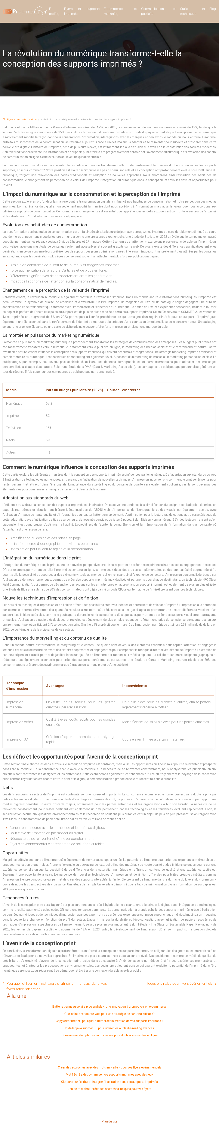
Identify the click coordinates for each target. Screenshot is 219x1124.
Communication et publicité (158, 11)
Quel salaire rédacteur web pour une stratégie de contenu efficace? (109, 1014)
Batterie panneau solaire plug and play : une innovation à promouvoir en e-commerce (109, 1006)
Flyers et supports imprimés (82, 11)
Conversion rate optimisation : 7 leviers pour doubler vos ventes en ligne (110, 1035)
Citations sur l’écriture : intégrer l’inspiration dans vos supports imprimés (109, 1081)
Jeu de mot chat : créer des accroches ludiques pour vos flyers (109, 1089)
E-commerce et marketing (120, 11)
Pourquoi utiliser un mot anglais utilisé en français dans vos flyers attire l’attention (56, 986)
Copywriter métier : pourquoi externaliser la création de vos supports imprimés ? (109, 1021)
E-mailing (54, 11)
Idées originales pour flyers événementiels (180, 983)
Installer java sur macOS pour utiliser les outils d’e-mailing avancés (109, 1028)
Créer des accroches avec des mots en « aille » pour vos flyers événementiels (109, 1067)
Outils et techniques (192, 11)
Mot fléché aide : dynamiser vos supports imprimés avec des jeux (109, 1074)
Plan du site (109, 1121)
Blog (212, 9)
